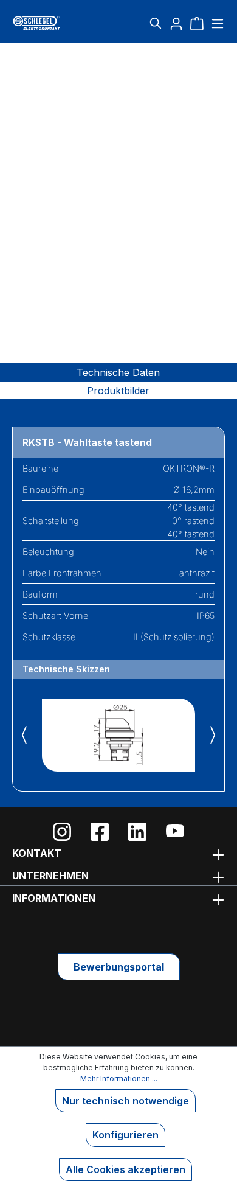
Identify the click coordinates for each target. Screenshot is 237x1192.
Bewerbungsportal (119, 967)
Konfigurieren (125, 1135)
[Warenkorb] (197, 23)
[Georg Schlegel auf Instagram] (62, 832)
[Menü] (216, 23)
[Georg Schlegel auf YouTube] (175, 832)
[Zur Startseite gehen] (47, 22)
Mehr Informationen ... (118, 1078)
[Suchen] (155, 23)
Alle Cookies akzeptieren (125, 1169)
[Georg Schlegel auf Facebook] (99, 832)
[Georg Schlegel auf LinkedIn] (137, 832)
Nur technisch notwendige (125, 1101)
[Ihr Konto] (176, 23)
